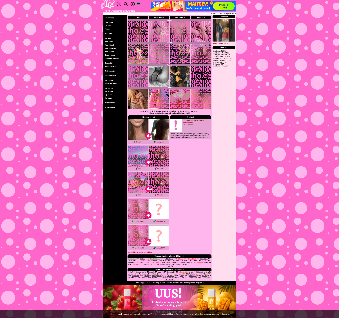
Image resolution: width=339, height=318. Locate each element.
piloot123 (143, 262)
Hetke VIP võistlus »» (221, 43)
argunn (160, 272)
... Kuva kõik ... (169, 266)
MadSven (135, 276)
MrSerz (142, 259)
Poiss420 (170, 276)
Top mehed (109, 88)
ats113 (204, 276)
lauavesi (205, 278)
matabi (146, 276)
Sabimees (142, 274)
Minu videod (109, 45)
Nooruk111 (155, 260)
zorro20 (163, 274)
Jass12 (140, 278)
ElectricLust (169, 259)
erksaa (181, 272)
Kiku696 (139, 142)
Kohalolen (207, 262)
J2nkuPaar (132, 259)
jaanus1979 (160, 221)
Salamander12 (141, 272)
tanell (152, 272)
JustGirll (180, 259)
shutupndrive (157, 276)
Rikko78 (165, 262)
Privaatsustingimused (181, 283)
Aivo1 (182, 278)
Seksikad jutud (110, 76)
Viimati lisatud (110, 103)
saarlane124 (192, 260)
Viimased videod (111, 84)
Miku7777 (206, 274)
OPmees (186, 262)
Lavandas (154, 262)
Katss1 (143, 260)
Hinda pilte (109, 63)
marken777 (148, 264)
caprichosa (192, 259)
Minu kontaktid (110, 48)
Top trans (108, 98)
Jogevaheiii (180, 264)
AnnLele (197, 262)
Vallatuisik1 (193, 274)
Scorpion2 (170, 272)
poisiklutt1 (175, 262)
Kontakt (169, 283)
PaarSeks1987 (155, 259)
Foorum (107, 29)
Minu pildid (109, 42)
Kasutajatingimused (197, 283)
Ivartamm (131, 274)
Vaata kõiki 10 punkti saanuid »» (140, 252)
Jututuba (108, 26)
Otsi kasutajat (110, 71)
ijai (139, 168)
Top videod (109, 80)
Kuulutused (109, 22)
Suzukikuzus (135, 264)
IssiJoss (204, 260)
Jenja (130, 272)
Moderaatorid (110, 107)
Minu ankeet (109, 52)
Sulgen (224, 314)
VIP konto (108, 34)
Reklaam (162, 283)
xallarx (174, 278)
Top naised (109, 91)
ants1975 (192, 272)
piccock (164, 278)
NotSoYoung (152, 278)
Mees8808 (131, 262)
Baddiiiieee (167, 260)
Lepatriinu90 (139, 221)
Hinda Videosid (110, 66)
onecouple (174, 274)
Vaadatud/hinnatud (112, 58)
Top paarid (108, 95)
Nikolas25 (204, 259)
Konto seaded (110, 55)
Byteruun (169, 264)
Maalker (160, 168)
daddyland (160, 142)
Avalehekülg (109, 18)
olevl (181, 276)
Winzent (131, 278)
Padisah (159, 264)
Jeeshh (181, 274)
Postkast (108, 38)
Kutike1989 (132, 260)
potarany (179, 260)
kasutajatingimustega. (209, 314)
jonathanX (193, 278)
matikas (153, 274)
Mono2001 (192, 276)
